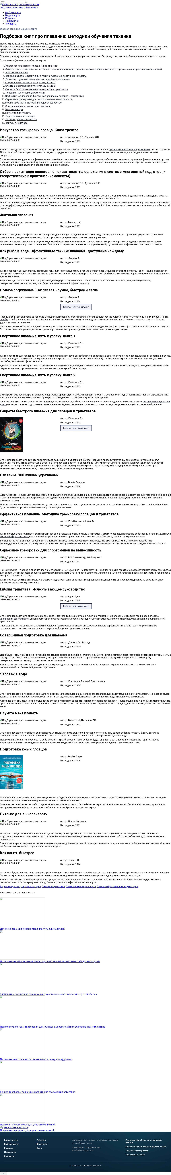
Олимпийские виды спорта (81, 886)
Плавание (102, 886)
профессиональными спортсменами (129, 149)
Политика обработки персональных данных (144, 1141)
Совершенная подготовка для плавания (27, 106)
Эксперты (11, 23)
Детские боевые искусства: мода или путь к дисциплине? (32, 928)
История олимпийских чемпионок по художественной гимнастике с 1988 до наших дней (50, 961)
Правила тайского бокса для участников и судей (27, 1124)
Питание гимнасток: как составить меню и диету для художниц (36, 1059)
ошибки (4, 319)
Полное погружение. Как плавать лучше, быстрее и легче (37, 79)
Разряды (10, 18)
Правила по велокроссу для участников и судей (27, 1130)
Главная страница (10, 28)
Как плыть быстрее (16, 122)
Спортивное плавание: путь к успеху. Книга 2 (30, 85)
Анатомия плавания (16, 72)
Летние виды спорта (53, 886)
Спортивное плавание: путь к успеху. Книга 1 (30, 82)
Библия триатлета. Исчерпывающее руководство (33, 102)
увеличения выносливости (15, 618)
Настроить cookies (135, 1155)
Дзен (39, 1148)
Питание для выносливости (21, 119)
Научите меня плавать (18, 112)
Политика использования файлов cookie (146, 1147)
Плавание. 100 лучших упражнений (25, 92)
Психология (12, 20)
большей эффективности (14, 536)
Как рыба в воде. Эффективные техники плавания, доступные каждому (45, 75)
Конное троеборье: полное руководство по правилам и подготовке (37, 1092)
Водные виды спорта (12, 886)
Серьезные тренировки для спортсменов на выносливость (38, 99)
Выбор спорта (13, 12)
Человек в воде (14, 109)
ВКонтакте (41, 1144)
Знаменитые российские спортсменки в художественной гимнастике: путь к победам (48, 994)
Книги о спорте (32, 886)
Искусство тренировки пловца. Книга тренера (31, 65)
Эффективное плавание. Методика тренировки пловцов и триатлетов (44, 96)
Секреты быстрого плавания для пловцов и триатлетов (36, 89)
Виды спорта (12, 15)
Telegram (41, 1140)
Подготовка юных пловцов (20, 116)
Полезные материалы (137, 1151)
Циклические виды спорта (123, 886)
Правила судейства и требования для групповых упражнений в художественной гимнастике (52, 1026)
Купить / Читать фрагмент (76, 307)
